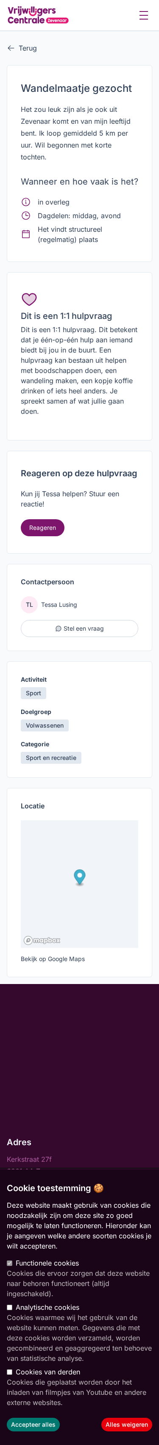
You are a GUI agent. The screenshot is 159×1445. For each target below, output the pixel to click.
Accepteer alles (33, 1424)
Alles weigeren (127, 1424)
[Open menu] (143, 15)
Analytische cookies (47, 1307)
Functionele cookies (47, 1263)
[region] (79, 1307)
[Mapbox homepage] (42, 940)
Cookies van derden (48, 1372)
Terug (28, 48)
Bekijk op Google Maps (53, 958)
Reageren (42, 527)
